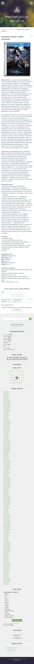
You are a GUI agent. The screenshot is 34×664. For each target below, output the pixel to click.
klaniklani (9, 301)
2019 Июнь (6, 538)
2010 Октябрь (6, 403)
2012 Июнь (6, 417)
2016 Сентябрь (7, 496)
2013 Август (6, 440)
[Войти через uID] (8, 358)
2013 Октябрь (6, 443)
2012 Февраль (7, 411)
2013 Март (6, 432)
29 (16, 383)
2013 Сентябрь (7, 441)
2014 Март (6, 451)
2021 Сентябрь (7, 579)
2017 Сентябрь (7, 516)
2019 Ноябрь (6, 546)
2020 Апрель (6, 555)
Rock (6, 595)
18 (23, 378)
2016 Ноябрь (6, 500)
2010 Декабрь (7, 404)
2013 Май (5, 435)
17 (21, 378)
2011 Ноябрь (6, 406)
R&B (6, 612)
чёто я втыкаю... (9, 617)
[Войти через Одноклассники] (25, 358)
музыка (5, 337)
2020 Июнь (6, 558)
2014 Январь (6, 448)
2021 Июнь (6, 576)
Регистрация (15, 311)
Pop (6, 597)
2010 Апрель (6, 393)
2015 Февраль (7, 469)
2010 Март (6, 391)
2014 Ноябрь (6, 464)
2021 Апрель (6, 572)
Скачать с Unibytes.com (17, 296)
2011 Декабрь (7, 407)
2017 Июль (6, 513)
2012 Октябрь (6, 424)
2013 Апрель (6, 433)
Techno (6, 594)
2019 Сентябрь (7, 543)
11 (23, 375)
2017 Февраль (7, 504)
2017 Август (6, 514)
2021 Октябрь (6, 580)
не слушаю (8, 614)
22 (16, 380)
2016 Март (6, 488)
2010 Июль (6, 398)
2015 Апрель (6, 472)
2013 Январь (6, 428)
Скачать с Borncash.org (17, 294)
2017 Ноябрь (6, 519)
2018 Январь (6, 522)
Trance (6, 604)
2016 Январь (6, 485)
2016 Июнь (6, 493)
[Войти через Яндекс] (18, 358)
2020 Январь (6, 550)
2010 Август (6, 399)
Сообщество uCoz (11, 649)
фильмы (5, 341)
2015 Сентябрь (7, 479)
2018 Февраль (7, 524)
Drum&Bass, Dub (9, 610)
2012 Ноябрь (6, 425)
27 (12, 383)
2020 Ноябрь (6, 566)
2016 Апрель (6, 490)
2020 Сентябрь (7, 563)
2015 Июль (6, 475)
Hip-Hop (7, 602)
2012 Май (5, 416)
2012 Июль (6, 419)
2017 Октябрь (6, 517)
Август (12, 29)
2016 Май (5, 491)
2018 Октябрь (6, 525)
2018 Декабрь (7, 529)
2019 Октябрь (6, 545)
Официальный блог (12, 647)
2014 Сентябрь (7, 461)
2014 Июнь (6, 456)
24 (21, 380)
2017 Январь (6, 503)
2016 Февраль (7, 487)
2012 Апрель (6, 414)
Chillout (7, 605)
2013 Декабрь (7, 446)
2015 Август (6, 477)
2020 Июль (6, 559)
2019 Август (6, 542)
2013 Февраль (7, 430)
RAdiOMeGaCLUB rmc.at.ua (17, 19)
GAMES (9, 299)
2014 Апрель (6, 453)
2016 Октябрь (6, 498)
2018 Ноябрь (6, 527)
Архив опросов (15, 623)
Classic (7, 599)
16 (19, 378)
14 (14, 378)
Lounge (6, 607)
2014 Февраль (7, 449)
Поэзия (5, 347)
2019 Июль (6, 540)
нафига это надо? (9, 615)
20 (12, 380)
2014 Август (6, 459)
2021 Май (5, 574)
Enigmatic (7, 609)
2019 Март (6, 534)
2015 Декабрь (7, 483)
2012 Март (6, 412)
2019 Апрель (6, 535)
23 (19, 380)
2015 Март (6, 471)
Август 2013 (17, 368)
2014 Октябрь (6, 462)
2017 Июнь (6, 511)
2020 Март (6, 553)
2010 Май (5, 394)
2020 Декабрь (7, 568)
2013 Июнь (6, 437)
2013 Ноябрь (6, 445)
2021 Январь (6, 569)
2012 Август (6, 420)
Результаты (6, 623)
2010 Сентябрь (7, 401)
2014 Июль (6, 458)
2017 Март (6, 506)
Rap (6, 600)
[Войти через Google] (22, 358)
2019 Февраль (7, 532)
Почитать (6, 334)
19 (10, 380)
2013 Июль (6, 438)
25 (23, 380)
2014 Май (5, 454)
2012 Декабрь (7, 427)
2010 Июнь (6, 396)
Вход (21, 311)
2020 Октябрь (6, 564)
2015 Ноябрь (6, 482)
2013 (8, 29)
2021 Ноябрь (6, 582)
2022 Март (6, 584)
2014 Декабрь (7, 466)
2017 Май (5, 509)
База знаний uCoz (11, 650)
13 (12, 378)
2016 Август (6, 495)
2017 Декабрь (7, 521)
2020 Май (5, 556)
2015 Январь (6, 467)
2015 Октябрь (6, 480)
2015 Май (5, 474)
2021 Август (6, 577)
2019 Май (5, 537)
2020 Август (6, 561)
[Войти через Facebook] (15, 358)
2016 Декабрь (7, 501)
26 (10, 383)
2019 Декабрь (7, 548)
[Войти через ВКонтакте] (11, 358)
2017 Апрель (6, 508)
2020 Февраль (7, 551)
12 (10, 378)
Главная (3, 29)
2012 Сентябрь (7, 422)
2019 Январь (6, 530)
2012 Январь (6, 409)
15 (15, 29)
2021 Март (6, 571)
